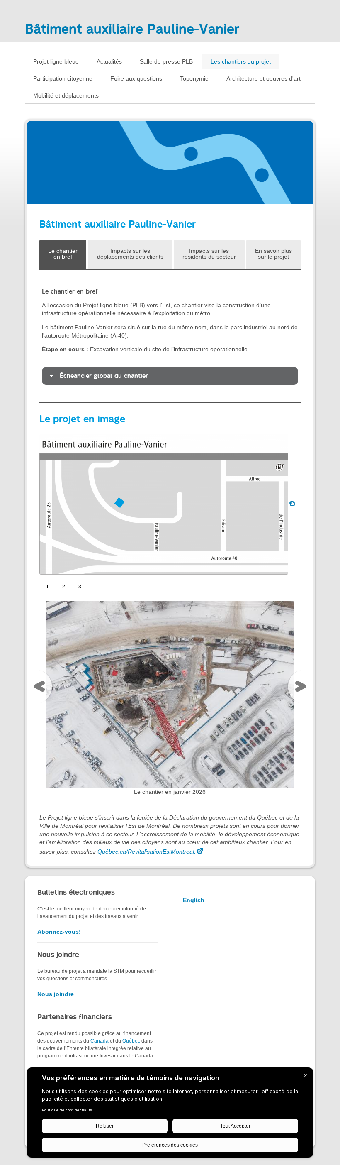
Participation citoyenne (62, 78)
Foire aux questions (136, 78)
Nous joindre (55, 994)
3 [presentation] (79, 587)
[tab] (170, 376)
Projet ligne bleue (56, 61)
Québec (131, 1041)
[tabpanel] (170, 336)
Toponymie (194, 78)
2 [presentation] (63, 587)
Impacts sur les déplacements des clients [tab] (130, 253)
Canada (99, 1041)
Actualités (109, 61)
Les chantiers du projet (241, 61)
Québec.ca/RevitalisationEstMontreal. (146, 851)
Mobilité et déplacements (66, 95)
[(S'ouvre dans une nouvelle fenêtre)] (170, 693)
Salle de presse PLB (166, 61)
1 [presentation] (47, 587)
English (193, 900)
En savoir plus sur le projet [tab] (273, 253)
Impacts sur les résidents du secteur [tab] (209, 253)
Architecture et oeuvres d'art (263, 78)
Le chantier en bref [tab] (63, 253)
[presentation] (41, 688)
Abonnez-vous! (59, 931)
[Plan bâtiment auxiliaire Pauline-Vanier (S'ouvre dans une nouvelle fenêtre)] (168, 504)
